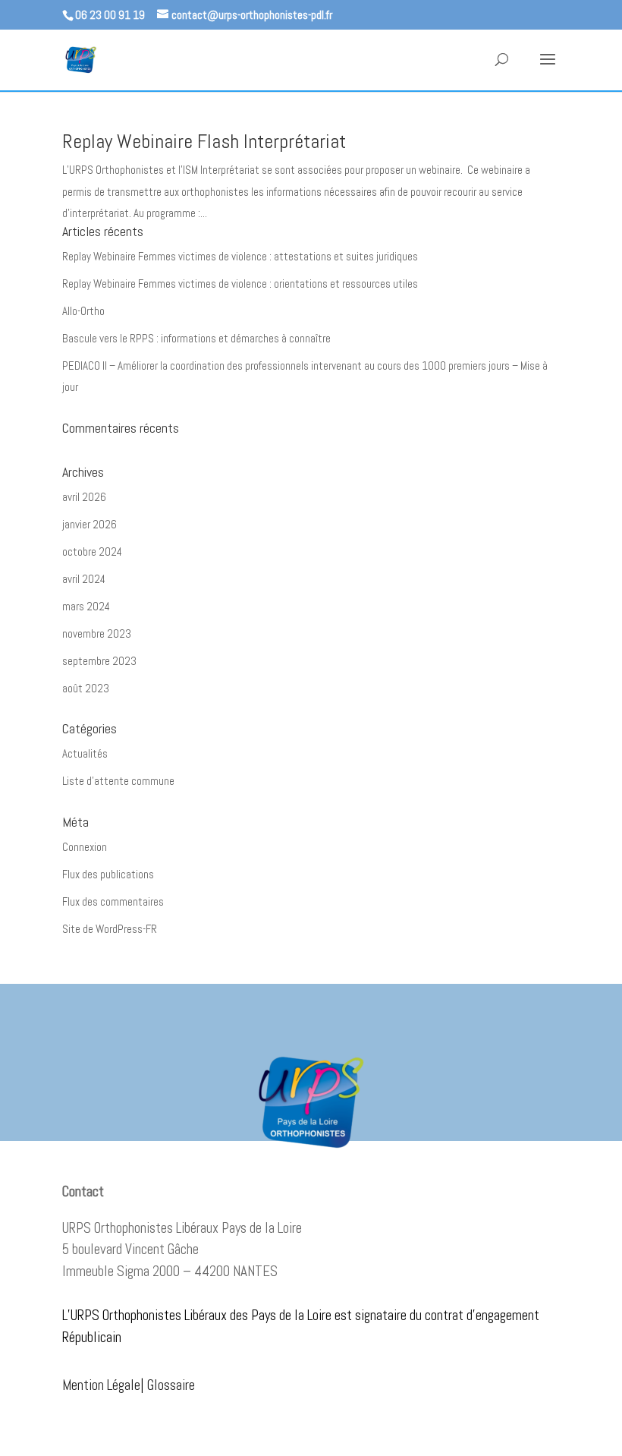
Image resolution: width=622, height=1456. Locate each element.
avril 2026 (84, 497)
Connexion (84, 847)
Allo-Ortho (83, 311)
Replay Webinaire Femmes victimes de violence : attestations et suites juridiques (240, 256)
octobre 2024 (92, 551)
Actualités (85, 753)
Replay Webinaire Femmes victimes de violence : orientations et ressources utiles (240, 283)
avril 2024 (83, 579)
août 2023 (85, 688)
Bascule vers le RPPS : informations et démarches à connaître (196, 338)
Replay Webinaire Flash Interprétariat (204, 141)
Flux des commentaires (113, 901)
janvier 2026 (89, 524)
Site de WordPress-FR (109, 929)
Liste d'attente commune (118, 781)
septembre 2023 (99, 661)
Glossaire (171, 1385)
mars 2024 (86, 606)
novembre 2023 (96, 633)
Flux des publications (108, 874)
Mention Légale (101, 1385)
